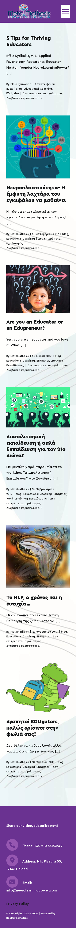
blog (19, 88)
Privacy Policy (17, 904)
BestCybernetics (17, 918)
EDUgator (12, 93)
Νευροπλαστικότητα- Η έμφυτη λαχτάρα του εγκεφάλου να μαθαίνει (36, 194)
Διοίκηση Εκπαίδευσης (31, 498)
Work (10, 498)
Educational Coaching (38, 88)
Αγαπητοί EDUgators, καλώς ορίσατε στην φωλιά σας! (32, 728)
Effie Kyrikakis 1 (21, 84)
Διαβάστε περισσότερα (23, 98)
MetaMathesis (20, 234)
